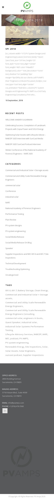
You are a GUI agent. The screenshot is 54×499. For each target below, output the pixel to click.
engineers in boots (33, 318)
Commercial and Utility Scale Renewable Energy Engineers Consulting (25, 312)
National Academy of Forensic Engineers (23, 208)
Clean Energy (41, 290)
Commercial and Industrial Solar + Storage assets (26, 170)
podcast (14, 338)
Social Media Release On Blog (18, 242)
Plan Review (10, 219)
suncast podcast (13, 355)
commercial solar (12, 185)
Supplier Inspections (33, 355)
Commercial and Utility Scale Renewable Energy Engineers (25, 304)
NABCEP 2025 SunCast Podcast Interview (23, 144)
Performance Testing (14, 214)
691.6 (8, 290)
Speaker (9, 248)
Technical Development (15, 263)
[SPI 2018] (27, 35)
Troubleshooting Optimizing (17, 269)
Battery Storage (26, 290)
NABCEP (38, 334)
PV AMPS (23, 338)
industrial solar (12, 197)
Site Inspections (33, 346)
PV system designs (13, 225)
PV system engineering (15, 231)
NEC (7, 338)
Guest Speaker (13, 322)
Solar (45, 346)
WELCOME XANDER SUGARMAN (18, 119)
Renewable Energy (14, 346)
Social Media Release (14, 237)
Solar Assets (11, 351)
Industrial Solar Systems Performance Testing (24, 328)
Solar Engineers (27, 351)
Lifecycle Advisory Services (19, 334)
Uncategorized (11, 275)
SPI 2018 (10, 48)
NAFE (7, 202)
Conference (10, 191)
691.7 (14, 290)
